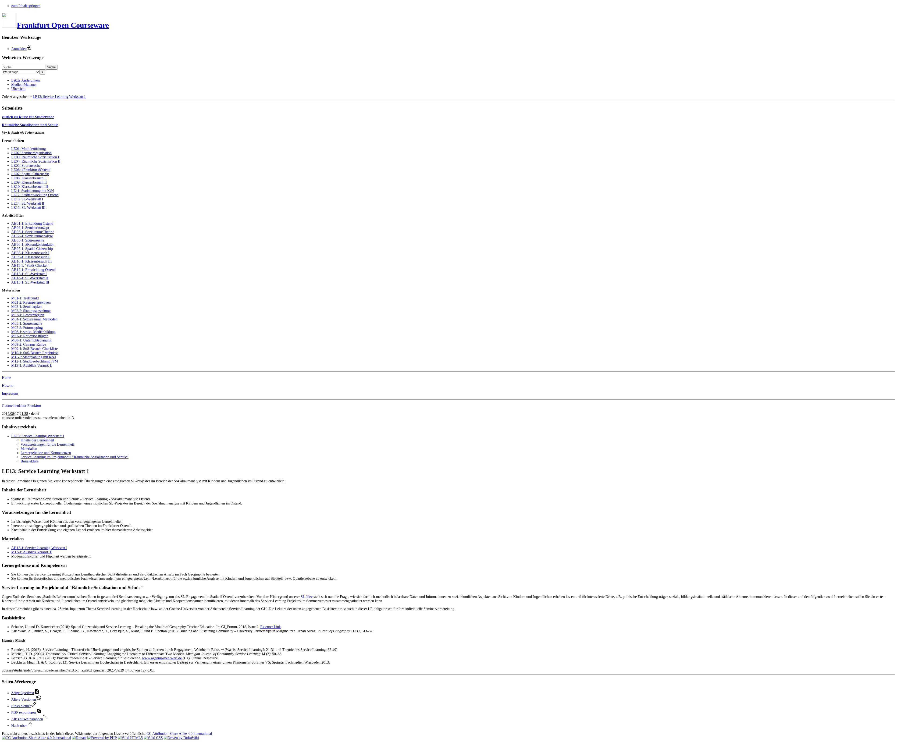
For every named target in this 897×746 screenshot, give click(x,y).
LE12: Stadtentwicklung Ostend (35, 195)
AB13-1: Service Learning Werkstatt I (39, 548)
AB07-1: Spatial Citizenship (32, 249)
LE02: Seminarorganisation (31, 153)
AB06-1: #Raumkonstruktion (32, 244)
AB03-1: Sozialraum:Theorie (32, 232)
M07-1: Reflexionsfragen (29, 336)
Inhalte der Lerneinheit (37, 440)
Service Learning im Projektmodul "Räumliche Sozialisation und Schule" (74, 457)
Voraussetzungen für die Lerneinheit (47, 444)
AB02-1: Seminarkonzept (30, 228)
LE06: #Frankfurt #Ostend (30, 170)
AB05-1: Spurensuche (27, 240)
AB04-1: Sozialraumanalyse (32, 236)
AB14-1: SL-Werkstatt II (29, 278)
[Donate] (79, 738)
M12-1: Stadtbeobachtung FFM (34, 361)
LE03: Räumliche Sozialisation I (35, 157)
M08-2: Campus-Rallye (28, 344)
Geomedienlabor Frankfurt (21, 406)
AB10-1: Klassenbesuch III (31, 261)
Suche (51, 67)
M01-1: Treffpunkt (25, 298)
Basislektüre (30, 461)
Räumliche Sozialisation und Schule (30, 125)
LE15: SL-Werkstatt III (28, 208)
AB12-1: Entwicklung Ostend (33, 270)
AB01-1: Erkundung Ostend (32, 223)
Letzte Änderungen (25, 80)
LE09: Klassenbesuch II (29, 182)
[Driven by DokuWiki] (181, 738)
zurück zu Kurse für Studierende (28, 117)
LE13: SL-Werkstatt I (27, 199)
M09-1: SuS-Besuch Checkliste (34, 349)
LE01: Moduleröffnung (28, 149)
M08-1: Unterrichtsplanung (31, 340)
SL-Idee (307, 597)
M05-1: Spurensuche (26, 323)
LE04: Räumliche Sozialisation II (35, 161)
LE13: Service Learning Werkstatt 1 (59, 97)
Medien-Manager (24, 84)
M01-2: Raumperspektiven (31, 302)
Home (6, 378)
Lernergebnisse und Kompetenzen (46, 453)
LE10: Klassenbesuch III (29, 186)
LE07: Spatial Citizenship (30, 174)
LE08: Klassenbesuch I (28, 178)
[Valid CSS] (153, 738)
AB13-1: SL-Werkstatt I (29, 274)
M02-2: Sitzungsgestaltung (31, 311)
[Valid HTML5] (130, 738)
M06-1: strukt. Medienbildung (33, 332)
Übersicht (18, 89)
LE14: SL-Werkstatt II (27, 203)
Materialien (29, 449)
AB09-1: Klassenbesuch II (30, 257)
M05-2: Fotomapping (27, 328)
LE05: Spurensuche (25, 165)
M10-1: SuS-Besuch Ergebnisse (34, 353)
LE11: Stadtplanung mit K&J (32, 191)
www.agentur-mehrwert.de (162, 658)
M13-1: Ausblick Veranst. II (31, 365)
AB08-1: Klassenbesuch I (30, 253)
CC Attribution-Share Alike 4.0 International (179, 733)
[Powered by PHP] (102, 738)
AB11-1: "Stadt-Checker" (30, 265)
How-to (7, 385)
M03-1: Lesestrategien (27, 315)
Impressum (10, 393)
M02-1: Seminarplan (26, 307)
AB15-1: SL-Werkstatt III (30, 282)
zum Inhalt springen (25, 6)
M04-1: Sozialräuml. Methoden (34, 319)
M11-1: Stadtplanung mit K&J (33, 357)
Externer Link (270, 627)
